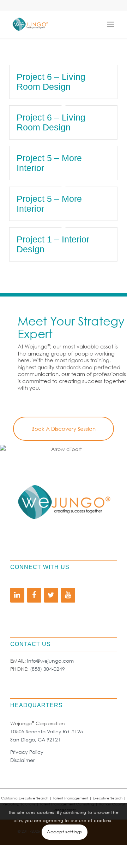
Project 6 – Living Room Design (51, 82)
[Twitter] (51, 595)
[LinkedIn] (17, 595)
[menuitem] (112, 24)
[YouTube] (68, 595)
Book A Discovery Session (63, 428)
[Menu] (112, 24)
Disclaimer (22, 760)
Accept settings (64, 832)
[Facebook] (34, 595)
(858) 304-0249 (47, 668)
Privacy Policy (26, 752)
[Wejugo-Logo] (53, 24)
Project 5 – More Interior (49, 163)
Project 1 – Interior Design (53, 244)
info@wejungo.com (50, 660)
